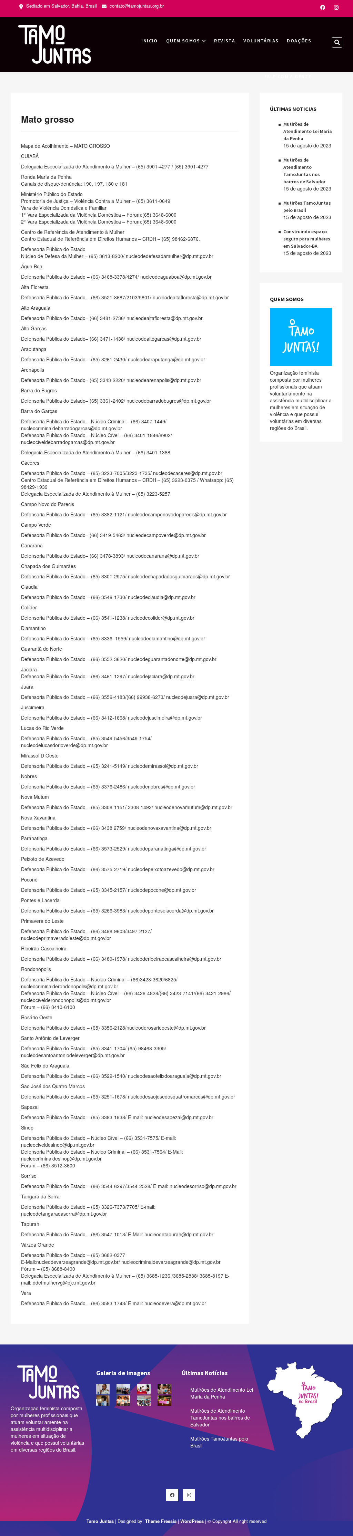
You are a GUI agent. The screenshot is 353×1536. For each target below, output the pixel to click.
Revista (224, 41)
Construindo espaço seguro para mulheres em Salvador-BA (306, 238)
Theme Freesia (160, 1521)
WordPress (192, 1521)
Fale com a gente (287, 76)
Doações (299, 41)
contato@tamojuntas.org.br (136, 5)
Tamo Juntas (100, 1521)
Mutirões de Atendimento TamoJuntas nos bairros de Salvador (220, 1417)
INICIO (149, 41)
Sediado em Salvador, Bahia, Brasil (61, 5)
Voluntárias (261, 41)
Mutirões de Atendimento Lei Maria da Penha (307, 131)
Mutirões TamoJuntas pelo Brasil (219, 1442)
